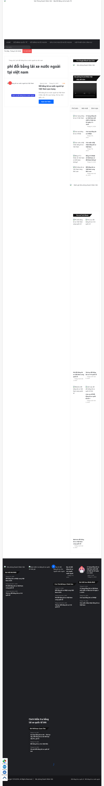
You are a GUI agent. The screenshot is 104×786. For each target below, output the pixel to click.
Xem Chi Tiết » (46, 102)
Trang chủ (11, 60)
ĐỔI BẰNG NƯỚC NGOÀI (38, 42)
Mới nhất (85, 108)
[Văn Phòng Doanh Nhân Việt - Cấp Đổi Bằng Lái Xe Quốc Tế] (52, 19)
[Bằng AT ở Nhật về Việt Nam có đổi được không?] (78, 159)
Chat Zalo (4, 769)
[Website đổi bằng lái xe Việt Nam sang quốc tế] (78, 461)
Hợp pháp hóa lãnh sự (83, 42)
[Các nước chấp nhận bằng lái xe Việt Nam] (78, 145)
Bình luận (94, 108)
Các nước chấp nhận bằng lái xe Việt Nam (91, 145)
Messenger (4, 774)
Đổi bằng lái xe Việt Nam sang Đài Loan (90, 169)
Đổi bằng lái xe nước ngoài (92, 779)
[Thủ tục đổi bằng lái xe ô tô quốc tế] (91, 294)
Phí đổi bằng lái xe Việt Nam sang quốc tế (78, 375)
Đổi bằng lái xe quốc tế (77, 779)
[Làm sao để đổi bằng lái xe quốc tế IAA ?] (91, 389)
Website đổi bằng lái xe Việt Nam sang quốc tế (78, 542)
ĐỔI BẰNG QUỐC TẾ (20, 42)
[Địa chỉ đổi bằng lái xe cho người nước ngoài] (59, 570)
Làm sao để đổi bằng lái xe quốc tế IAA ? (91, 396)
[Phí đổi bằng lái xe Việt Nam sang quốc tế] (78, 294)
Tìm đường (4, 763)
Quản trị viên (43, 83)
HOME (8, 42)
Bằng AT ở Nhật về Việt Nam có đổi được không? (91, 158)
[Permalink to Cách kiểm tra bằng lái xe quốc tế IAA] (39, 569)
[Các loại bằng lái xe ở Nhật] (78, 134)
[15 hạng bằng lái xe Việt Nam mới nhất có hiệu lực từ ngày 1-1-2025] (78, 118)
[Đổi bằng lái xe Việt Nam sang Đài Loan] (78, 170)
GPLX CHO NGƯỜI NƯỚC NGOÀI (60, 42)
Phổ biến (75, 108)
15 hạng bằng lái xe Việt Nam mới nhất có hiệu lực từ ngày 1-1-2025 (91, 120)
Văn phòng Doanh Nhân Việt (44, 779)
